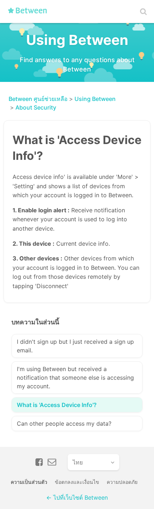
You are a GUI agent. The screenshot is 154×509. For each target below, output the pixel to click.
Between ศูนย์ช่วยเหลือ (38, 98)
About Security (35, 107)
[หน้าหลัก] (29, 13)
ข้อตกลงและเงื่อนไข (77, 482)
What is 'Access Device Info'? (57, 404)
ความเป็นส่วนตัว (29, 482)
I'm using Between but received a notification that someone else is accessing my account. (75, 377)
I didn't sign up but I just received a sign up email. (75, 346)
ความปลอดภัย (122, 482)
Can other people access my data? (64, 423)
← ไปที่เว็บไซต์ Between (77, 497)
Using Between (95, 98)
